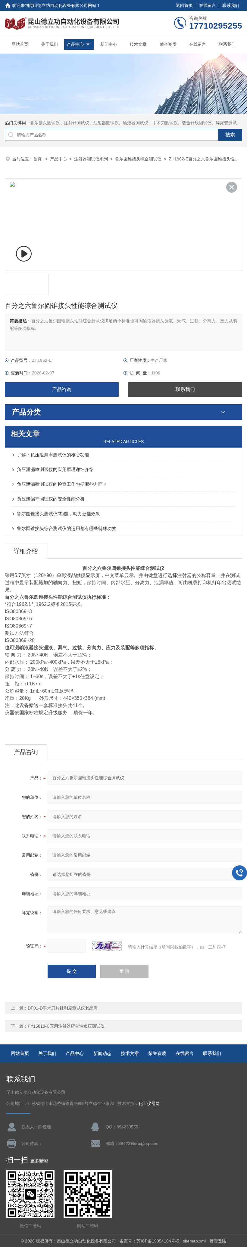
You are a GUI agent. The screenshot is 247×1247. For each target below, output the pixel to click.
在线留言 (207, 5)
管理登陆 (217, 1241)
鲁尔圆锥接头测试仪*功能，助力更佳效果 (58, 513)
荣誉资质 (168, 44)
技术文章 (138, 44)
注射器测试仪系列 (91, 159)
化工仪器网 (149, 1103)
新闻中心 (108, 44)
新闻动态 (102, 1053)
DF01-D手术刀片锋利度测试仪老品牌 (63, 1008)
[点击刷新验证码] (107, 946)
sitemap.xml (194, 1241)
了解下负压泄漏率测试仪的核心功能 (53, 454)
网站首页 (19, 44)
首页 (38, 159)
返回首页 (184, 5)
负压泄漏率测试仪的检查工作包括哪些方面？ (62, 484)
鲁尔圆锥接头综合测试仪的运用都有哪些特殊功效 (66, 528)
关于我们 (49, 44)
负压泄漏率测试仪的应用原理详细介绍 (55, 469)
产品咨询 (61, 389)
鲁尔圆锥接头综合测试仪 (138, 159)
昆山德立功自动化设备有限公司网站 (62, 5)
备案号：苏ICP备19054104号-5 (149, 1241)
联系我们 (230, 5)
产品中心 (75, 44)
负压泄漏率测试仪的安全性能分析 (51, 498)
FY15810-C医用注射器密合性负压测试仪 (66, 1026)
